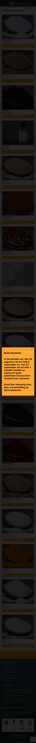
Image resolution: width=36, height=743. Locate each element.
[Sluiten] (32, 349)
